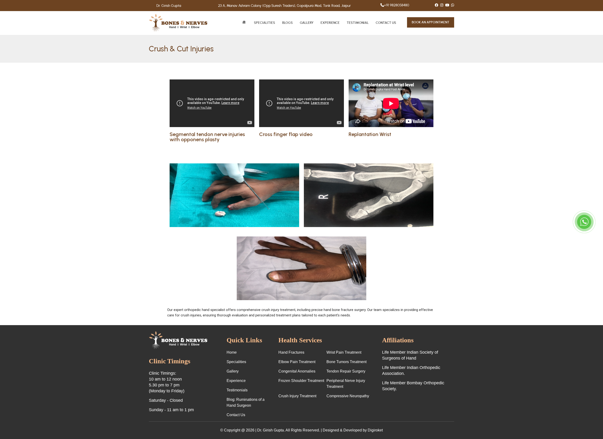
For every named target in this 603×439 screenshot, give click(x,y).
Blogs (287, 23)
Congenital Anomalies (296, 371)
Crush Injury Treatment (297, 396)
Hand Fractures (291, 352)
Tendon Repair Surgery (345, 371)
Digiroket (375, 430)
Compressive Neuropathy (347, 396)
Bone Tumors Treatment (346, 362)
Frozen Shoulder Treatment (301, 381)
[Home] (244, 23)
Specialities (264, 23)
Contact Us (386, 23)
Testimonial (358, 23)
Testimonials (237, 390)
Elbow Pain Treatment (296, 362)
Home (232, 352)
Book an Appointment (430, 22)
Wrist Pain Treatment (343, 352)
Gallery (307, 23)
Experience (330, 23)
